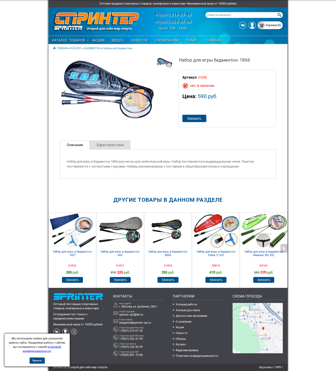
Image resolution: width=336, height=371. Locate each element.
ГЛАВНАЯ (213, 40)
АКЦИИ (98, 40)
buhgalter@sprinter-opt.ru (135, 322)
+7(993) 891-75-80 (131, 355)
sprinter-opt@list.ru (131, 314)
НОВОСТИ (139, 40)
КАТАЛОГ (76, 48)
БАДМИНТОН (92, 48)
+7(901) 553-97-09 (173, 21)
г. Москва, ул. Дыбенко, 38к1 (138, 306)
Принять (37, 360)
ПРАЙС (192, 40)
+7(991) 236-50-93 (131, 347)
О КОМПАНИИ (167, 40)
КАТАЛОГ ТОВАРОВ (68, 40)
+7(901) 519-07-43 (173, 14)
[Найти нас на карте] (258, 352)
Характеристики (110, 145)
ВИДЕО (118, 40)
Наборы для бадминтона (117, 48)
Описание (75, 145)
